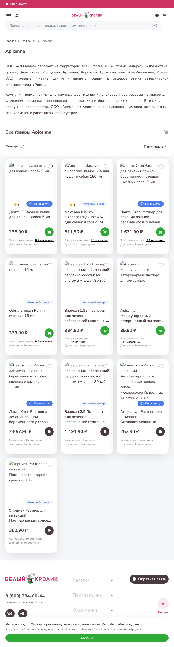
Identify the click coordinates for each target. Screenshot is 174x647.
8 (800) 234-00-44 (25, 596)
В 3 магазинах (44, 341)
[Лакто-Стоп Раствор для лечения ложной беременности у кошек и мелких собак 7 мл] (143, 206)
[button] (8, 15)
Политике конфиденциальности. (44, 629)
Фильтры (12, 146)
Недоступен (34, 440)
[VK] (9, 613)
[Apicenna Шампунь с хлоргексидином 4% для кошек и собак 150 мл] (87, 206)
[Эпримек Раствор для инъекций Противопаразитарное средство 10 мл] (31, 505)
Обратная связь (152, 579)
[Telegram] (22, 613)
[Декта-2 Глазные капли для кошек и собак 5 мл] (31, 206)
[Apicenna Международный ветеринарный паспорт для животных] (143, 306)
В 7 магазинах (44, 240)
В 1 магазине (99, 240)
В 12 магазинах (75, 341)
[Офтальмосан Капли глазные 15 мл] (31, 306)
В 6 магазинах (155, 240)
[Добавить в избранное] (50, 166)
